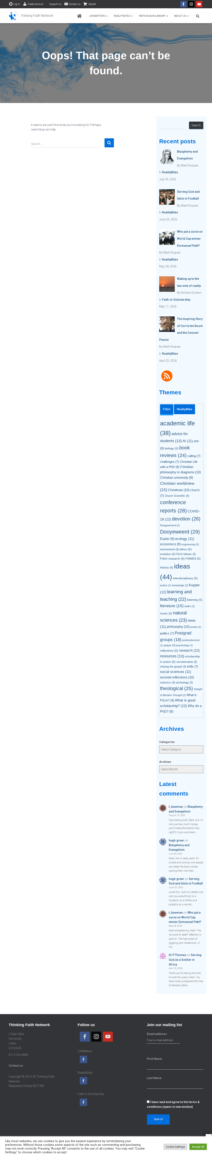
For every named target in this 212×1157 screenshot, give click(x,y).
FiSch (166, 409)
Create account (35, 4)
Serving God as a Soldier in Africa (185, 959)
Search (196, 125)
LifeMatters (97, 15)
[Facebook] (183, 4)
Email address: (157, 1034)
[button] (107, 15)
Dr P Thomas (177, 955)
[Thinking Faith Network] (31, 16)
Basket (92, 4)
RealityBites (122, 15)
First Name (154, 1058)
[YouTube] (199, 4)
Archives (165, 761)
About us (180, 15)
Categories (167, 742)
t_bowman (176, 806)
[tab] (166, 409)
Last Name (154, 1078)
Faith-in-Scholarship (152, 15)
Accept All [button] (198, 1146)
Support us (55, 4)
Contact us (75, 4)
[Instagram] (191, 4)
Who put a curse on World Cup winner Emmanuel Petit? (185, 917)
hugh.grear (176, 840)
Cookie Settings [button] (175, 1146)
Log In (16, 4)
